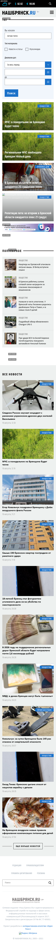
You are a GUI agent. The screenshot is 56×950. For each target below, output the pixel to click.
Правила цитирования (21, 873)
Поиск (11, 93)
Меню (52, 12)
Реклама (41, 873)
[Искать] (50, 883)
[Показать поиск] (50, 3)
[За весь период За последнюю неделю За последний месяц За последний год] (28, 64)
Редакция (16, 865)
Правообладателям (35, 865)
